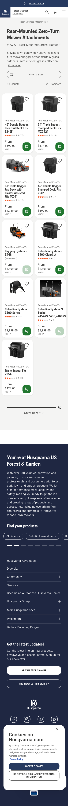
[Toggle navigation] (64, 12)
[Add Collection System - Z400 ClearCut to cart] (59, 269)
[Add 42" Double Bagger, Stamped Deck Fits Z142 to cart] (59, 211)
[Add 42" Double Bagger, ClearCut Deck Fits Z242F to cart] (26, 146)
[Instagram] (27, 719)
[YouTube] (40, 719)
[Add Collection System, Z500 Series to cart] (26, 331)
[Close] (57, 729)
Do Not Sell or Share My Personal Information (34, 775)
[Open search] (47, 12)
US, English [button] (18, 13)
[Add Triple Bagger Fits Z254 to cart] (26, 389)
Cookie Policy (16, 759)
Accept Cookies (34, 766)
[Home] (5, 12)
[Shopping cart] (55, 12)
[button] (26, 99)
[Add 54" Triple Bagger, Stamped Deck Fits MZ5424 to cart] (59, 146)
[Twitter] (54, 719)
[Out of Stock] (26, 269)
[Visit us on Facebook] (13, 719)
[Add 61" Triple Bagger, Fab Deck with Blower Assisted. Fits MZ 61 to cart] (26, 211)
